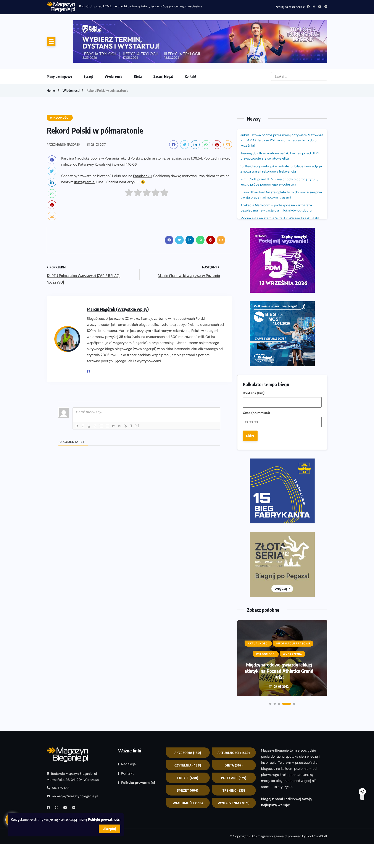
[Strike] (95, 426)
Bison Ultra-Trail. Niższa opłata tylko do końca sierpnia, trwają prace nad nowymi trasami (281, 195)
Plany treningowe (59, 76)
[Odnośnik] (125, 426)
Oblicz (250, 436)
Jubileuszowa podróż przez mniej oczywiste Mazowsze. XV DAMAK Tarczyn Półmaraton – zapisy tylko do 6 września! (282, 140)
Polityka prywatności (138, 782)
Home (51, 90)
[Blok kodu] (119, 426)
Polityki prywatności (104, 819)
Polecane (234, 778)
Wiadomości (71, 90)
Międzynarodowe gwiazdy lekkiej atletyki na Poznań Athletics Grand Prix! (279, 671)
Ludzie (187, 778)
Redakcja (128, 764)
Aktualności (234, 753)
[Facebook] (90, 371)
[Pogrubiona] (77, 426)
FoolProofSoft (316, 836)
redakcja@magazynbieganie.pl (75, 796)
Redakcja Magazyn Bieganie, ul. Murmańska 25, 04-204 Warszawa (73, 777)
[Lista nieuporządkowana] (107, 426)
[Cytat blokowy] (113, 426)
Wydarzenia (113, 76)
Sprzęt (88, 76)
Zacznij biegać (163, 76)
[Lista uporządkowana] (101, 426)
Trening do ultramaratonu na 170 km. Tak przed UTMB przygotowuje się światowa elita (280, 156)
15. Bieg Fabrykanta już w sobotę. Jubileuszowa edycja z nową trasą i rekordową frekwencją (281, 169)
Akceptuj (109, 829)
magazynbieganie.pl (272, 836)
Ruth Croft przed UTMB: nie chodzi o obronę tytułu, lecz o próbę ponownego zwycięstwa (140, 6)
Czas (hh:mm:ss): (256, 413)
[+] (137, 425)
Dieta (138, 76)
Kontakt (190, 76)
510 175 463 (60, 788)
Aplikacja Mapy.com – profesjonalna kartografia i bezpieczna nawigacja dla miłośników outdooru (277, 208)
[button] (270, 704)
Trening (233, 790)
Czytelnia (187, 765)
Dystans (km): (254, 393)
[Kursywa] (83, 426)
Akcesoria (187, 753)
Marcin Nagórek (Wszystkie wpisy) (118, 309)
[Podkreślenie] (89, 426)
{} (130, 425)
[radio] (129, 194)
